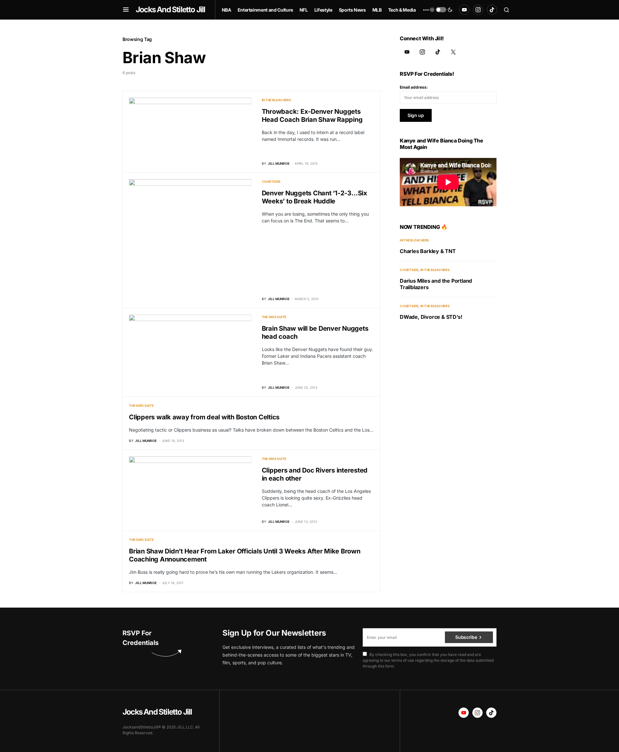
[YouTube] (464, 9)
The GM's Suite (274, 317)
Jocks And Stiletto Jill (170, 9)
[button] (126, 10)
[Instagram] (478, 9)
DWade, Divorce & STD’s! (431, 317)
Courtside (271, 181)
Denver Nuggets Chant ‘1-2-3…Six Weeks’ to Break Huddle (314, 197)
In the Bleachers (276, 100)
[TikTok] (492, 9)
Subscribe (466, 637)
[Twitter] (453, 51)
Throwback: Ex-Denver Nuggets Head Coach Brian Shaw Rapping (312, 115)
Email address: (414, 87)
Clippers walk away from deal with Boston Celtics (204, 417)
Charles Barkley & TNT (428, 251)
